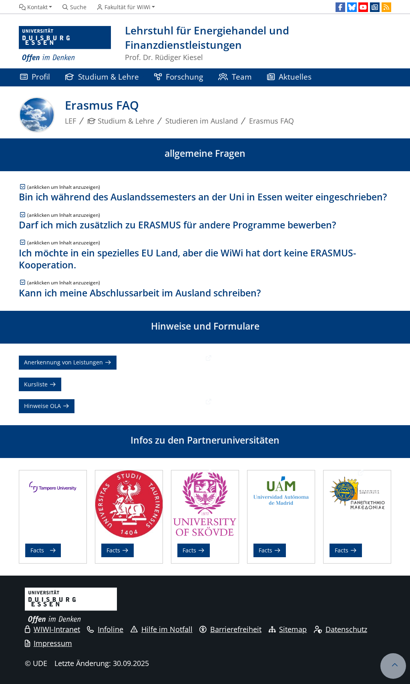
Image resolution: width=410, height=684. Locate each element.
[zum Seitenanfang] (393, 666)
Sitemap (293, 629)
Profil (41, 76)
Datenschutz (346, 629)
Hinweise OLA (43, 406)
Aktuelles (295, 76)
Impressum (53, 643)
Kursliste (36, 384)
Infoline (110, 629)
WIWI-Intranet (57, 629)
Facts (37, 550)
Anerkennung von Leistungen (64, 362)
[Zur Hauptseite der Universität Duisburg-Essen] (65, 44)
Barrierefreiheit (235, 629)
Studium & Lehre (108, 76)
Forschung (184, 76)
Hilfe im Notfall (167, 629)
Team (242, 76)
